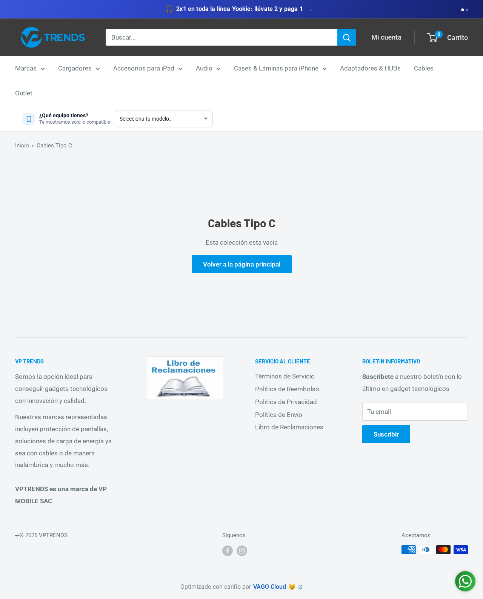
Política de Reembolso (287, 389)
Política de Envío (278, 414)
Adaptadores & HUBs (370, 68)
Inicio (22, 145)
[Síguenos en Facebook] (227, 550)
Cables (424, 68)
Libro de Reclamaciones (289, 427)
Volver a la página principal (241, 264)
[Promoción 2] (467, 10)
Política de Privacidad (286, 402)
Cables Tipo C (54, 145)
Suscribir (386, 434)
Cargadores (75, 68)
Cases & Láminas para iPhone (276, 68)
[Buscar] (346, 37)
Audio (204, 68)
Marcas (26, 68)
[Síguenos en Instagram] (242, 550)
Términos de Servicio (285, 376)
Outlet (23, 93)
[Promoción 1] (462, 9)
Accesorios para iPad (143, 68)
